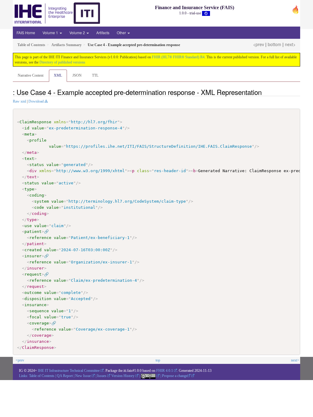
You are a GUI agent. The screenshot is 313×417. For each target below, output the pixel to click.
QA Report (65, 376)
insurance (35, 305)
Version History (122, 376)
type (29, 189)
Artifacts (102, 32)
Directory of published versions (62, 62)
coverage (39, 323)
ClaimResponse (35, 122)
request (33, 274)
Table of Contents (41, 376)
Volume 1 (50, 32)
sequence (39, 311)
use (28, 225)
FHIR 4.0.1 (164, 370)
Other (122, 32)
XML (58, 75)
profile (37, 140)
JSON (77, 75)
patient (33, 231)
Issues (101, 376)
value (38, 128)
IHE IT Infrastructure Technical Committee (69, 370)
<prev (258, 44)
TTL (95, 75)
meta (29, 134)
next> (290, 44)
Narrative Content (30, 75)
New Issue (83, 376)
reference (40, 237)
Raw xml (19, 101)
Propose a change (174, 376)
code (39, 207)
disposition (37, 298)
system (41, 201)
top (158, 360)
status (36, 164)
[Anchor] (265, 92)
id (26, 128)
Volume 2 (77, 32)
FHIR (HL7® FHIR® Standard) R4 (178, 57)
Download (36, 101)
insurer (33, 256)
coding (36, 195)
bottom (274, 44)
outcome (33, 292)
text (29, 158)
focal (35, 317)
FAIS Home (26, 32)
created (33, 250)
